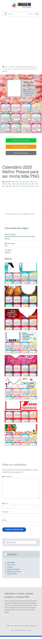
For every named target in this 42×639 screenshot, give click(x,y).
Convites (10, 567)
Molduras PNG (12, 574)
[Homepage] (21, 5)
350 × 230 (15, 181)
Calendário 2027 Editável (21, 147)
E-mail (6, 512)
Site (5, 520)
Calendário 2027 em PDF (21, 140)
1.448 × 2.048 (20, 184)
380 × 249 (28, 184)
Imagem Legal (9, 625)
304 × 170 (19, 186)
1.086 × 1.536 (11, 184)
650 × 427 (35, 184)
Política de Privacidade (20, 630)
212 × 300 (22, 181)
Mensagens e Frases (14, 571)
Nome (6, 503)
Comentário (8, 477)
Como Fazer (11, 565)
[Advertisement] (21, 41)
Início (12, 630)
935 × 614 (12, 186)
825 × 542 (5, 186)
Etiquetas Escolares (13, 569)
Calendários (11, 562)
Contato (29, 630)
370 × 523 (26, 186)
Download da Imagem (21, 153)
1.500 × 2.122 (34, 186)
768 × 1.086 (29, 181)
